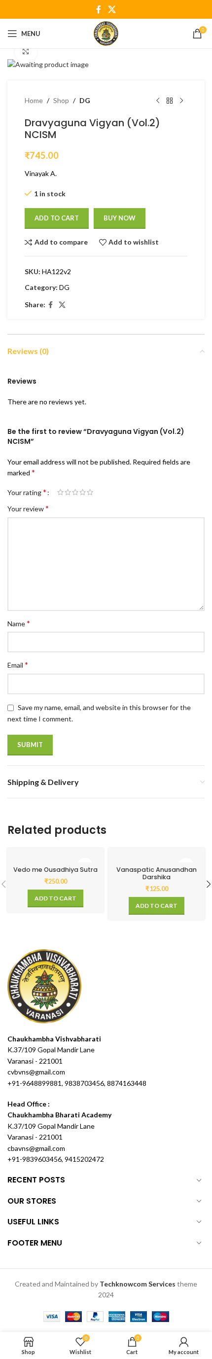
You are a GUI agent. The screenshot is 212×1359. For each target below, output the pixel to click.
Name (18, 623)
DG (84, 100)
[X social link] (112, 9)
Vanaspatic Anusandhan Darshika (156, 873)
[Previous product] (158, 101)
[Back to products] (170, 101)
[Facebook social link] (99, 9)
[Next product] (181, 101)
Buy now (120, 218)
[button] (55, 898)
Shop (61, 100)
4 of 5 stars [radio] (82, 492)
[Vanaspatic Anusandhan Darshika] (156, 857)
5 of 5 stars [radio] (90, 492)
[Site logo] (106, 33)
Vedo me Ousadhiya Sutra (55, 869)
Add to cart (57, 218)
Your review (28, 508)
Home (34, 100)
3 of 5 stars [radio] (75, 492)
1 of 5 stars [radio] (60, 492)
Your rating (26, 492)
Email (17, 664)
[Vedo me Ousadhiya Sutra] (55, 857)
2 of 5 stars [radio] (67, 492)
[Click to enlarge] (26, 52)
